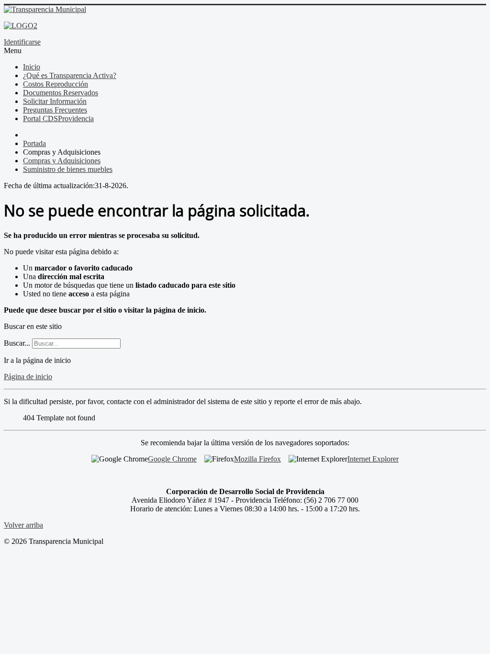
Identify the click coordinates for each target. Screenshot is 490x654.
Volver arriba (23, 525)
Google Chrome (172, 459)
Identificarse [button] (22, 42)
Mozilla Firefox (257, 459)
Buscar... (17, 343)
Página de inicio (28, 376)
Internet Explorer (373, 459)
